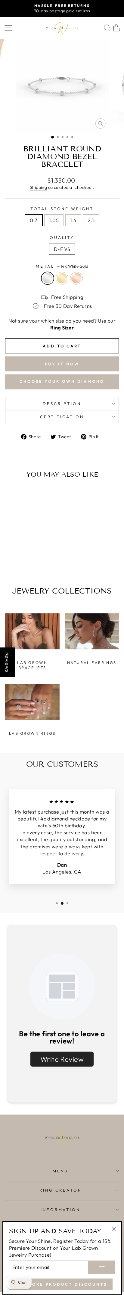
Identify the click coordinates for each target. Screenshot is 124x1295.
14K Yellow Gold (62, 278)
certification (62, 416)
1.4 (73, 220)
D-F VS (62, 249)
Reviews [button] (7, 662)
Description (62, 403)
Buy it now (62, 364)
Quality (62, 237)
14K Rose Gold (76, 278)
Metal (62, 266)
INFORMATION (61, 1209)
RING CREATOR (60, 1190)
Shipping (38, 187)
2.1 (91, 220)
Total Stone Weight (62, 208)
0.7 (33, 220)
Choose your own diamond (62, 381)
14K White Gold (48, 278)
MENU (61, 1170)
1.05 (54, 220)
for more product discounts (60, 1284)
